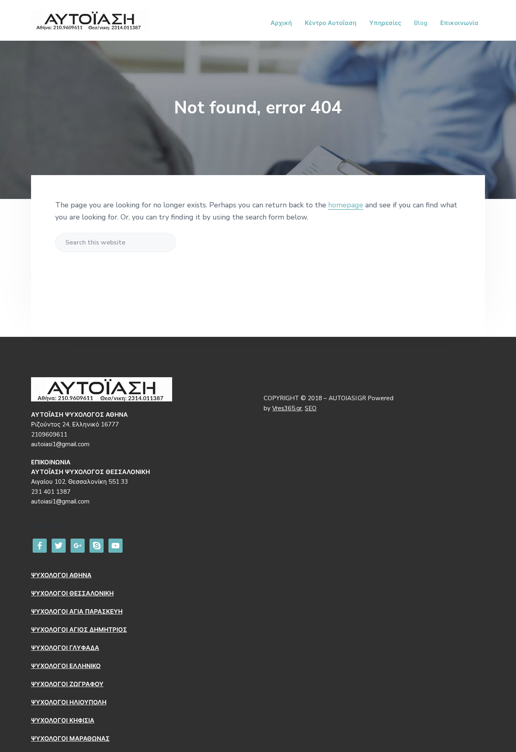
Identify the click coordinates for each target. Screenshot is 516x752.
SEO (310, 408)
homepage (345, 205)
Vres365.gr (287, 408)
